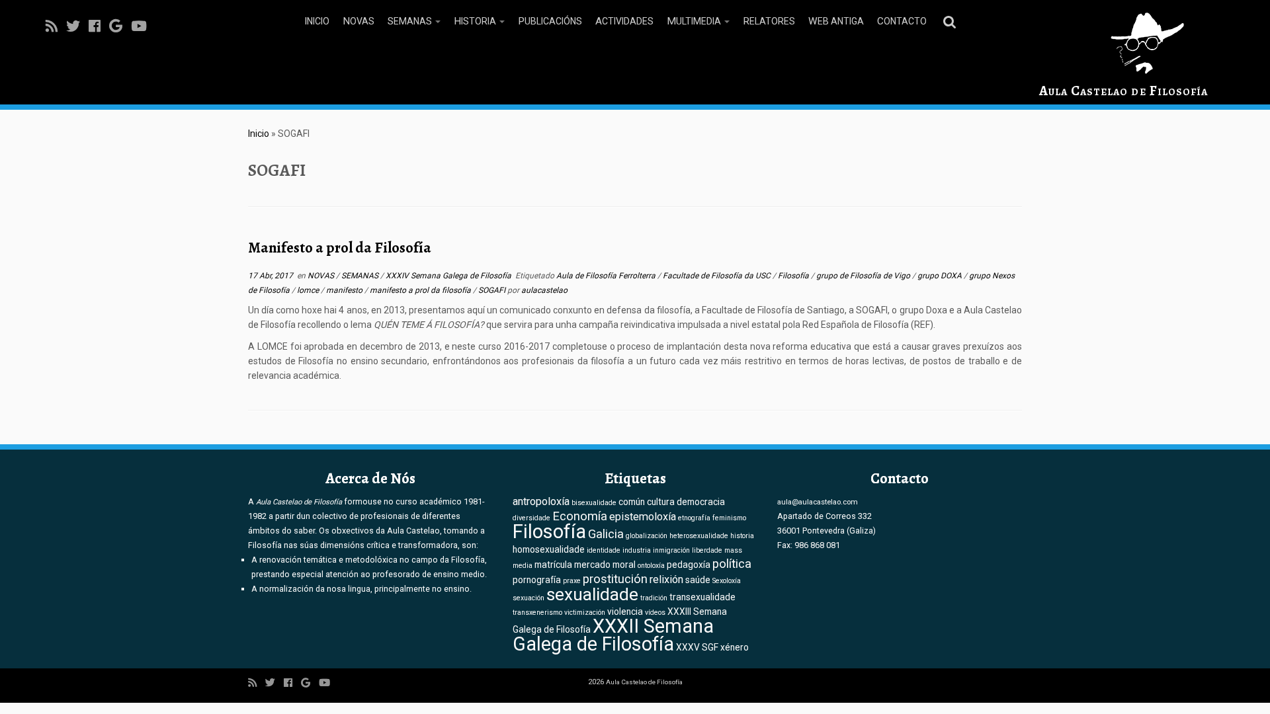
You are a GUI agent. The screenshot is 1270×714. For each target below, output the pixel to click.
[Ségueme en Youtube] (143, 26)
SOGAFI (492, 290)
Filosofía (794, 275)
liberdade (707, 550)
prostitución (615, 579)
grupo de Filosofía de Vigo (864, 275)
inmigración (671, 550)
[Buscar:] (952, 21)
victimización (584, 612)
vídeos (655, 612)
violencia (625, 611)
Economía (579, 516)
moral (624, 564)
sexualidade (592, 594)
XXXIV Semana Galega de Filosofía (449, 275)
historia (742, 536)
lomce (309, 290)
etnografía (694, 518)
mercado (592, 564)
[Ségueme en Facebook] (99, 26)
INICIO (316, 21)
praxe (572, 580)
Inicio (258, 133)
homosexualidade (549, 549)
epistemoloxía (642, 516)
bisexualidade (594, 502)
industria (636, 550)
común (631, 501)
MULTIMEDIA (695, 21)
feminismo (729, 518)
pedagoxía (688, 564)
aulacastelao (544, 290)
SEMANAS (411, 21)
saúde (697, 580)
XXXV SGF (697, 647)
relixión (666, 579)
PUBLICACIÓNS (550, 21)
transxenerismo (537, 612)
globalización (646, 536)
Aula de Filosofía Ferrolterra (606, 275)
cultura (661, 501)
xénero (734, 647)
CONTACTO (902, 21)
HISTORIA (476, 21)
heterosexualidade (698, 536)
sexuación (528, 598)
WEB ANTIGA (836, 21)
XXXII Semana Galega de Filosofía (613, 635)
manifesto (345, 290)
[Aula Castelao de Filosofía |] (1123, 43)
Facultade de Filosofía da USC (718, 275)
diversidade (531, 518)
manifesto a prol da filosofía (421, 290)
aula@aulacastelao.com (817, 501)
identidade (603, 550)
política (731, 564)
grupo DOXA (940, 275)
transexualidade (702, 597)
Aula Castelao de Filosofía (1123, 90)
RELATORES (769, 21)
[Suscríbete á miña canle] (56, 26)
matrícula (553, 564)
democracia (701, 501)
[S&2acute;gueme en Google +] (120, 26)
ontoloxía (651, 565)
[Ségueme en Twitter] (77, 26)
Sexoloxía (726, 580)
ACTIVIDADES (624, 21)
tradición (653, 598)
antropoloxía (541, 501)
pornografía (537, 580)
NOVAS (358, 21)
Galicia (606, 534)
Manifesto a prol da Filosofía (339, 247)
